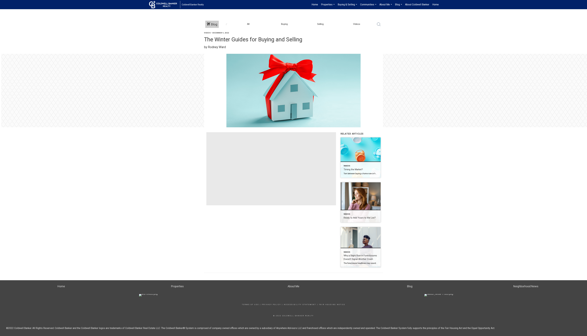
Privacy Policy (271, 304)
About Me (386, 6)
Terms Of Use (250, 304)
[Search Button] (379, 24)
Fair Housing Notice (332, 304)
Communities (368, 6)
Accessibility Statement (300, 304)
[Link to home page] (164, 4)
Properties (328, 6)
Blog (399, 6)
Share (582, 39)
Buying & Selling (348, 6)
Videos (207, 33)
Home (315, 4)
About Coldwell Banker (417, 4)
